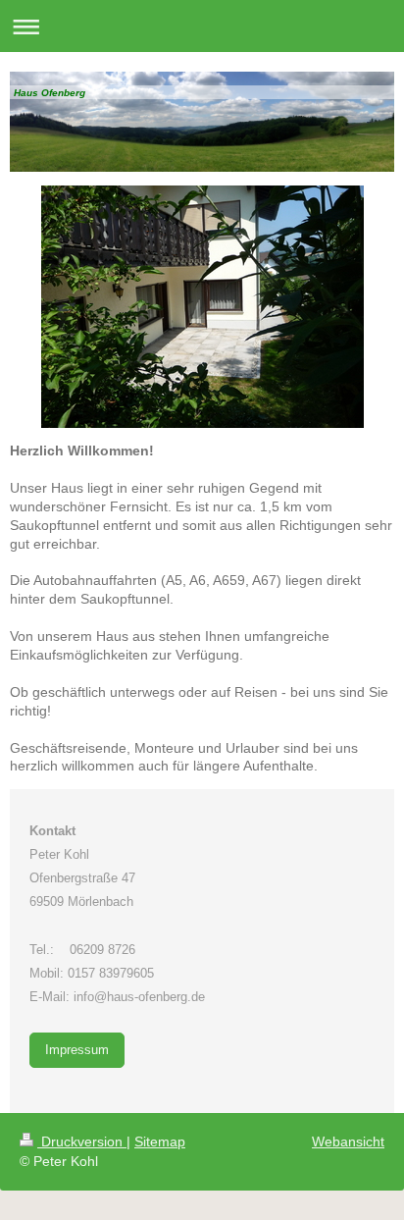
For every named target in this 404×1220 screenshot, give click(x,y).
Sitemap (159, 1141)
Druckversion (81, 1141)
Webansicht (348, 1141)
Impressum (77, 1049)
